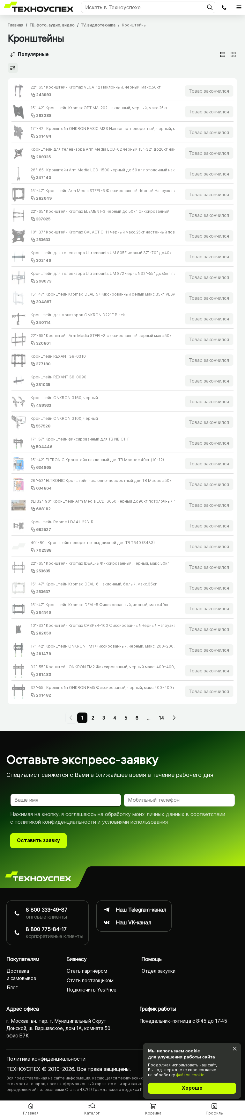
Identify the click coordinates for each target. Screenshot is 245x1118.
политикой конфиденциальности (55, 822)
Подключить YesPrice (91, 990)
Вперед (173, 717)
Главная (15, 25)
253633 (43, 239)
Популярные (33, 54)
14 (161, 717)
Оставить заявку (38, 840)
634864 (44, 488)
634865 (43, 467)
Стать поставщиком (90, 981)
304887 (44, 301)
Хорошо (192, 1088)
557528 (43, 426)
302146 (43, 260)
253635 (43, 571)
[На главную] (38, 876)
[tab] (223, 54)
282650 (43, 633)
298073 (43, 281)
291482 (43, 695)
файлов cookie (190, 1074)
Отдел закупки (158, 971)
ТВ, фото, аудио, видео (52, 25)
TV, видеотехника (98, 25)
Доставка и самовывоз (21, 974)
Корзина (153, 1113)
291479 (43, 653)
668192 (43, 508)
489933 (43, 405)
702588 (43, 550)
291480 (43, 674)
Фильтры (13, 68)
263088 (43, 115)
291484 (43, 136)
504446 (44, 446)
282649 (44, 198)
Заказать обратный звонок (224, 7)
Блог (12, 988)
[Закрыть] (234, 1048)
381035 (43, 384)
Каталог (92, 1113)
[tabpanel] (122, 391)
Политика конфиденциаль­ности (45, 1059)
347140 (43, 177)
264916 (43, 612)
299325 (43, 156)
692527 (43, 529)
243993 (43, 94)
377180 (43, 364)
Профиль (214, 1113)
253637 (43, 591)
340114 (43, 322)
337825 (43, 219)
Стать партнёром (87, 971)
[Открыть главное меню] (239, 7)
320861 (43, 343)
